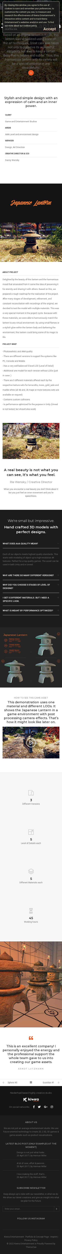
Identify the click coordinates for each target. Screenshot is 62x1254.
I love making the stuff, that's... (31, 1174)
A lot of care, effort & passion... (31, 1163)
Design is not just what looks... (31, 1152)
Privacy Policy (31, 1240)
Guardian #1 (48, 1082)
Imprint (53, 1237)
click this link (11, 29)
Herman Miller (39, 1155)
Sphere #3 (12, 1082)
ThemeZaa (31, 1247)
